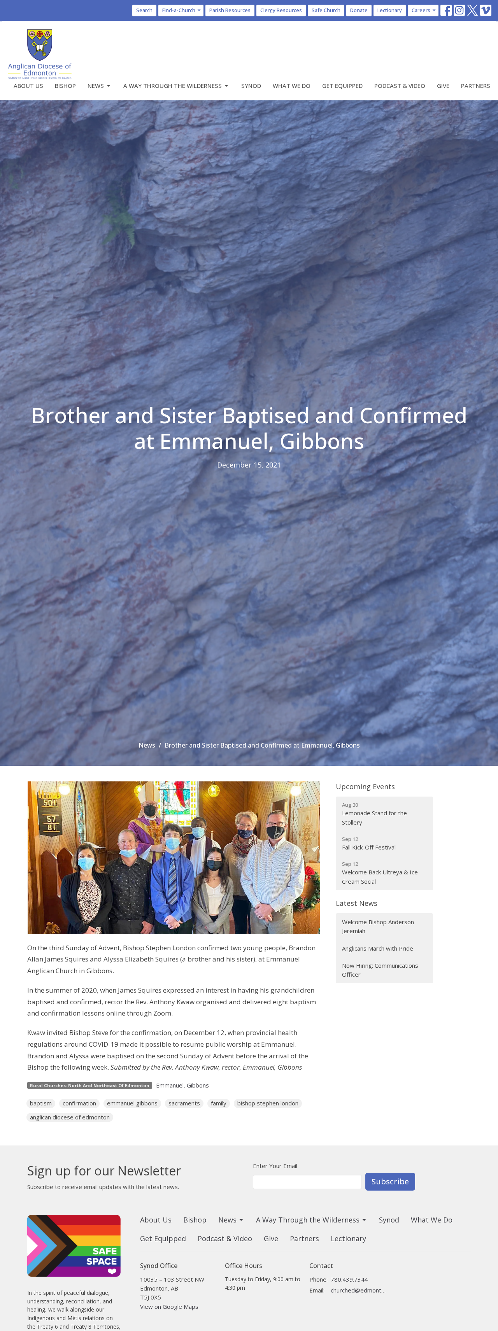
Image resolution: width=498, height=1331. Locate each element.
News (96, 85)
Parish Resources (230, 10)
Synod (251, 85)
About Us (28, 85)
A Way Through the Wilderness (172, 85)
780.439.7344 (349, 1279)
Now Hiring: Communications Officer (380, 969)
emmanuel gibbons (132, 1103)
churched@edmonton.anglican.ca (358, 1290)
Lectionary (389, 10)
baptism (41, 1103)
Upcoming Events (365, 786)
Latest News (356, 903)
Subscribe (390, 1181)
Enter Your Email (275, 1166)
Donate (359, 10)
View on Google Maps (169, 1306)
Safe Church (326, 10)
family (218, 1103)
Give (443, 85)
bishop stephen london (267, 1103)
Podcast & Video (399, 85)
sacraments (184, 1103)
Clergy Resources (281, 10)
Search (144, 10)
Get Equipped (342, 85)
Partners (475, 85)
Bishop (65, 85)
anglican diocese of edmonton (70, 1117)
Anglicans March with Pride (377, 948)
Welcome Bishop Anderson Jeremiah (378, 926)
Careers (421, 10)
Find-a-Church (178, 10)
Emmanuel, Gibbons (182, 1085)
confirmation (79, 1103)
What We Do (291, 85)
